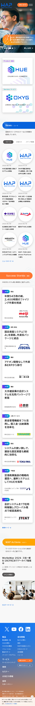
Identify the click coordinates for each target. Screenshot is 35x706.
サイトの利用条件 (20, 691)
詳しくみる (27, 48)
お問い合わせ (23, 4)
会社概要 (20, 652)
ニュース (20, 655)
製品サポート (6, 652)
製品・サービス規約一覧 (21, 696)
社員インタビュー (7, 684)
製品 (4, 637)
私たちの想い (22, 640)
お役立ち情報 (7, 676)
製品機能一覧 (6, 640)
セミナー (5, 671)
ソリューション (6, 649)
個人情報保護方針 (19, 693)
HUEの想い (6, 643)
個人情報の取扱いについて (8, 691)
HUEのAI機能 (7, 646)
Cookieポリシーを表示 (11, 703)
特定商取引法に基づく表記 (8, 696)
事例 (4, 667)
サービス (5, 659)
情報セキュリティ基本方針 (8, 693)
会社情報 (21, 637)
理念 (19, 643)
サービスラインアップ (8, 662)
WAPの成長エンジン (24, 646)
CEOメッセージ (22, 649)
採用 (4, 681)
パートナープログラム (9, 655)
